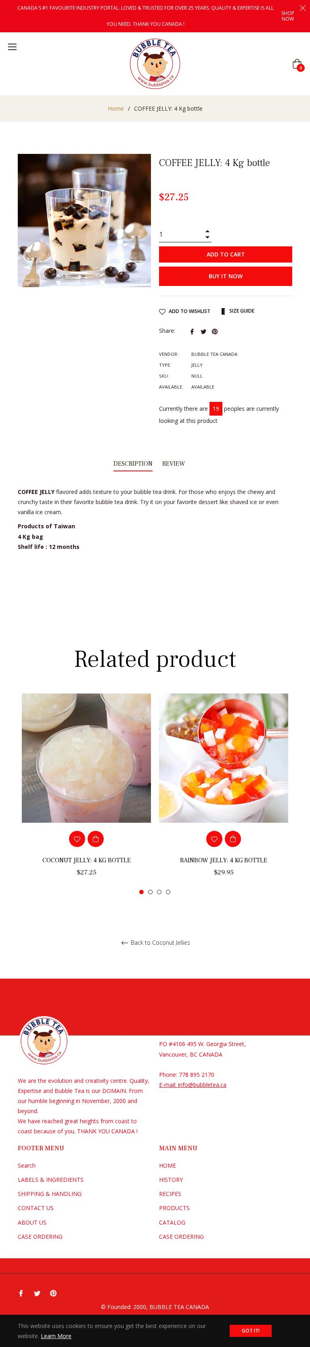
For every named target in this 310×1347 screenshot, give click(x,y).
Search (27, 1165)
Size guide (241, 310)
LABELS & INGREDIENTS (51, 1179)
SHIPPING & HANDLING (50, 1194)
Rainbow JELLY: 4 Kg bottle (223, 860)
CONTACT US (36, 1208)
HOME (167, 1165)
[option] (86, 794)
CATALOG (172, 1222)
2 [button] (150, 892)
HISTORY (171, 1179)
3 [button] (159, 892)
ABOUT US (32, 1222)
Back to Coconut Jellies (159, 942)
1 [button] (141, 892)
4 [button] (168, 892)
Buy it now (226, 276)
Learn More (56, 1336)
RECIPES (170, 1194)
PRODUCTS (174, 1208)
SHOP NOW (287, 16)
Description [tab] (133, 464)
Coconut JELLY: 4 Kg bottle (86, 860)
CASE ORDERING (40, 1236)
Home (116, 108)
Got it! (251, 1330)
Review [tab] (174, 464)
